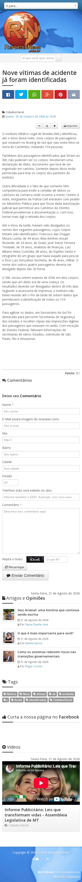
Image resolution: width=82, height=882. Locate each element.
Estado (7, 476)
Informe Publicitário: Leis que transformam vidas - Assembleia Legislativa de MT (36, 815)
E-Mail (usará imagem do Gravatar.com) (30, 419)
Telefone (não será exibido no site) (27, 490)
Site (4, 433)
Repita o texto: (14, 559)
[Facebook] (34, 859)
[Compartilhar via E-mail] (74, 94)
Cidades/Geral (14, 112)
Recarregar (16, 567)
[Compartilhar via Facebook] (8, 94)
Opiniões (25, 598)
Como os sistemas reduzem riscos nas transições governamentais (46, 654)
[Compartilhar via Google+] (47, 94)
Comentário (12, 505)
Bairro (6, 448)
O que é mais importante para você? (45, 633)
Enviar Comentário (27, 575)
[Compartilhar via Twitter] (21, 94)
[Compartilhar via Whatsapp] (34, 94)
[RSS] (47, 859)
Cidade (7, 462)
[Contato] (36, 859)
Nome (8, 405)
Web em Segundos (66, 876)
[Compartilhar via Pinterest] (60, 94)
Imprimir (71, 126)
